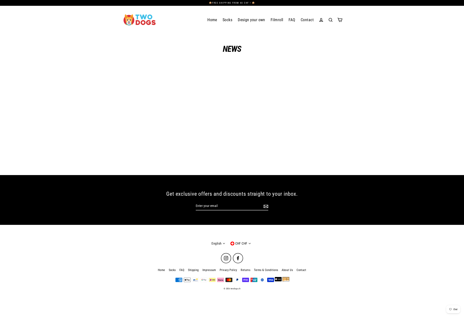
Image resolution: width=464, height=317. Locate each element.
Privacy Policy (228, 270)
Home (212, 20)
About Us (287, 270)
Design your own (251, 20)
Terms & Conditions (266, 270)
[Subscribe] (265, 206)
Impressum (209, 270)
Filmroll (277, 20)
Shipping (193, 270)
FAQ (292, 20)
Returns (245, 270)
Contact (307, 20)
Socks (227, 20)
